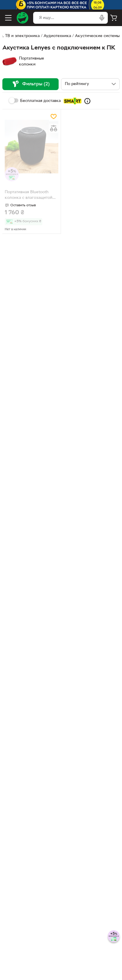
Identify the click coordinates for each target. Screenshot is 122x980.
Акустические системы (97, 36)
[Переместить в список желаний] (53, 116)
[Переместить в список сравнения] (53, 128)
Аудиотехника (57, 36)
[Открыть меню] (8, 18)
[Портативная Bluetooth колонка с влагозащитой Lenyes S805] (31, 146)
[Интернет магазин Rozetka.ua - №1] (22, 18)
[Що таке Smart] (87, 101)
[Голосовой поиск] (102, 18)
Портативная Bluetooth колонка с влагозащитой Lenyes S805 (28, 195)
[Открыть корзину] (114, 18)
